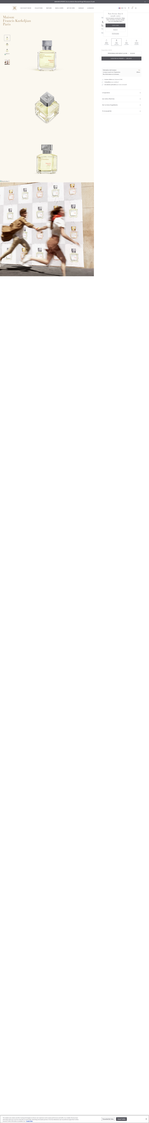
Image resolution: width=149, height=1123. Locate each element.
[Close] (146, 1119)
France (115, 30)
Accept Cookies (121, 1119)
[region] (74, 1119)
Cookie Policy (29, 1121)
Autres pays (115, 33)
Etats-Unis (115, 25)
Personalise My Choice (108, 1119)
